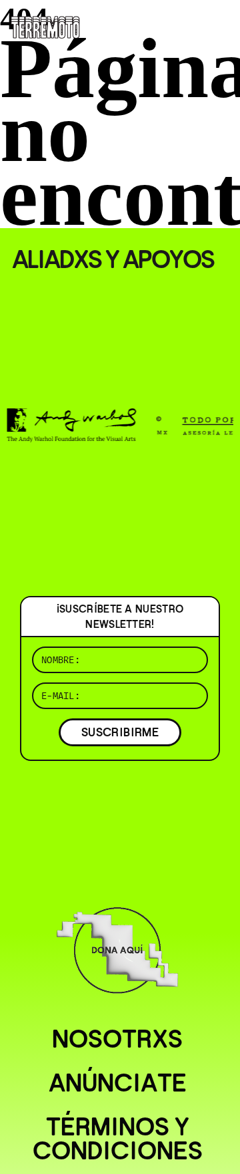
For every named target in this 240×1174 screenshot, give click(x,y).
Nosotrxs (117, 1039)
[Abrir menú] (218, 26)
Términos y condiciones (118, 1139)
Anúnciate (118, 1083)
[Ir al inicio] (45, 26)
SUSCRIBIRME (120, 732)
